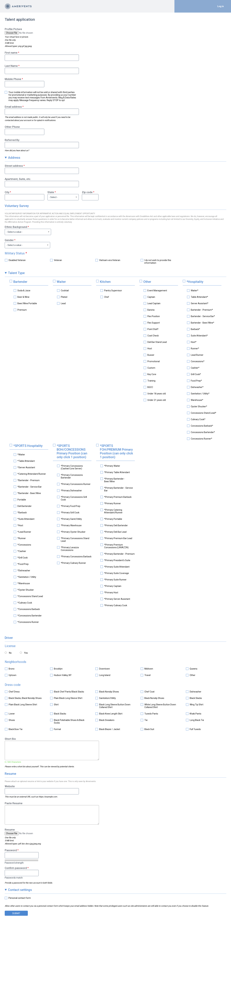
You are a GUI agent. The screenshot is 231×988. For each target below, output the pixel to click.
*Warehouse (23, 583)
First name (11, 52)
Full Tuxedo (195, 729)
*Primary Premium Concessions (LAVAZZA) (116, 546)
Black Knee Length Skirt (110, 713)
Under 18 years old (156, 393)
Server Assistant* (199, 303)
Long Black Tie (197, 720)
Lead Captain (153, 303)
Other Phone (12, 126)
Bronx (11, 668)
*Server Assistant (26, 467)
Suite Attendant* (199, 335)
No (10, 653)
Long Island (104, 675)
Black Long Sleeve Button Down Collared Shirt (114, 705)
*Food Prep (23, 564)
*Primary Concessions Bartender (72, 476)
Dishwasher (195, 691)
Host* (193, 342)
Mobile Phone (13, 79)
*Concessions (24, 544)
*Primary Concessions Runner (76, 484)
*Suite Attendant (25, 519)
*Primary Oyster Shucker (73, 532)
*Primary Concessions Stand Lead (75, 539)
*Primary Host (111, 592)
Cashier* (195, 368)
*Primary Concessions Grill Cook (74, 498)
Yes (26, 653)
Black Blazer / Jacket (109, 729)
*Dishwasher (23, 570)
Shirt (56, 704)
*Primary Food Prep (70, 506)
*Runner (21, 538)
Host (149, 348)
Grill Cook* (196, 374)
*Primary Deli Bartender (116, 525)
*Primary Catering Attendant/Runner (113, 511)
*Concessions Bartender (29, 615)
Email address (13, 106)
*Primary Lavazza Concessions (70, 548)
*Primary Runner (112, 503)
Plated (64, 297)
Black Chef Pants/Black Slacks (69, 691)
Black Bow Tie (15, 729)
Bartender (20, 282)
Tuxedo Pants (151, 713)
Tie (146, 720)
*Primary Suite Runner (115, 579)
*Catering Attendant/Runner (31, 474)
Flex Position (153, 316)
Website (10, 786)
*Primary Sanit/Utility (71, 519)
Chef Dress (14, 691)
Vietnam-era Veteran (109, 260)
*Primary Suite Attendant (116, 566)
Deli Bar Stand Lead (157, 342)
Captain (151, 297)
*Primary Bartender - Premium (119, 554)
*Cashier (21, 551)
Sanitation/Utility (107, 698)
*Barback (22, 512)
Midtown (148, 668)
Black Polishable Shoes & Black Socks (69, 721)
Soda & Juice (23, 290)
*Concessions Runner (28, 622)
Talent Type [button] (16, 273)
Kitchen (105, 282)
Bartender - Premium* (202, 310)
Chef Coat (149, 691)
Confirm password (16, 868)
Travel (147, 675)
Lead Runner (197, 355)
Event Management (157, 290)
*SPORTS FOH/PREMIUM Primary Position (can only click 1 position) (116, 451)
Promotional (153, 361)
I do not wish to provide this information (157, 261)
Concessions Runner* (201, 438)
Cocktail (65, 290)
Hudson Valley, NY (63, 675)
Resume (10, 829)
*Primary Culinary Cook (115, 605)
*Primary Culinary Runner (73, 563)
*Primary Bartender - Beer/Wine (114, 480)
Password (11, 850)
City (7, 192)
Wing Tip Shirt (196, 704)
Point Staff (152, 329)
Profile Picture (13, 29)
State (50, 192)
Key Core (151, 374)
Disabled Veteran (17, 260)
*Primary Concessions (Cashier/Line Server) (72, 467)
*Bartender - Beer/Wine (29, 493)
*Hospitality (195, 282)
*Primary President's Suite (117, 560)
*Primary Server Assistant (117, 599)
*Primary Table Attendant (117, 472)
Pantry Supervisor (113, 290)
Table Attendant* (199, 297)
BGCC (150, 387)
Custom (151, 368)
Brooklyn (58, 668)
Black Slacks (196, 698)
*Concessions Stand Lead (30, 596)
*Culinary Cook (24, 602)
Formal (57, 729)
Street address (14, 165)
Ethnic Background (16, 226)
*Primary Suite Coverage (116, 573)
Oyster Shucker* (199, 406)
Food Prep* (196, 380)
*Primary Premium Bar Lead (118, 538)
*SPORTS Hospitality (28, 446)
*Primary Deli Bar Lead (115, 532)
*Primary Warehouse (71, 525)
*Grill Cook (22, 557)
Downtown (104, 668)
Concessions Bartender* (203, 432)
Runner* (195, 348)
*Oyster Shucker (25, 590)
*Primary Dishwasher (71, 490)
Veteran (58, 260)
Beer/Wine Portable (27, 303)
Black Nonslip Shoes (109, 691)
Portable (21, 499)
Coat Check (153, 335)
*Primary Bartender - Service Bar (118, 489)
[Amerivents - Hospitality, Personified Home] (18, 6)
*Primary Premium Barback (118, 497)
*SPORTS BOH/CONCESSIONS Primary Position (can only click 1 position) (72, 451)
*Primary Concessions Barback (76, 556)
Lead (63, 303)
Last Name (11, 65)
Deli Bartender (24, 506)
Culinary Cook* (198, 419)
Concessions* (197, 361)
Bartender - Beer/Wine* (202, 322)
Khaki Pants (195, 713)
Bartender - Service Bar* (203, 316)
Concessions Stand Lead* (203, 413)
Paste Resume (13, 803)
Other (147, 282)
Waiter (61, 282)
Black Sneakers (106, 720)
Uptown (12, 675)
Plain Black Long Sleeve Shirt (68, 698)
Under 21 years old (156, 400)
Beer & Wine (23, 297)
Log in (220, 6)
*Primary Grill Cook (70, 512)
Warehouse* (197, 400)
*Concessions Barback (28, 609)
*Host (20, 525)
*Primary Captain (112, 586)
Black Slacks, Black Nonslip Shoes (25, 698)
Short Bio (10, 738)
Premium (22, 310)
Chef (106, 297)
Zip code (87, 192)
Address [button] (14, 157)
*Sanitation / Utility (26, 577)
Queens (193, 668)
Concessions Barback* (202, 426)
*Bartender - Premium (28, 480)
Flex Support (153, 322)
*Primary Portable (113, 519)
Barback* (195, 329)
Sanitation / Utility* (200, 393)
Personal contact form (19, 898)
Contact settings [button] (20, 890)
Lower (12, 713)
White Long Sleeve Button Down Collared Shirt (160, 705)
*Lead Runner (24, 532)
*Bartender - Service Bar (29, 487)
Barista (150, 310)
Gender (9, 240)
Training (151, 380)
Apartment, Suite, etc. (18, 179)
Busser (150, 355)
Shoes (12, 720)
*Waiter (21, 454)
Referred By (12, 140)
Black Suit (149, 729)
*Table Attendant (26, 461)
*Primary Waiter (112, 466)
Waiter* (194, 290)
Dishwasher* (197, 387)
